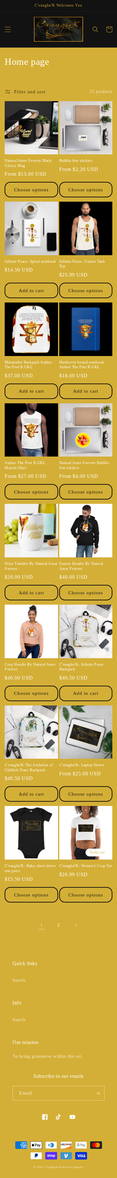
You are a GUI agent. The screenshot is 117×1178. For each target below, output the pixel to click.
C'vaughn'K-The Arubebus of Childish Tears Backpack (29, 767)
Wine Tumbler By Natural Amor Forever (31, 566)
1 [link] (41, 924)
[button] (8, 29)
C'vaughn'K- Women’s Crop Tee (85, 866)
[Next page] (75, 925)
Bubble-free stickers (76, 160)
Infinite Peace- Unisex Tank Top (82, 264)
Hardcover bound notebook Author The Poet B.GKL (81, 364)
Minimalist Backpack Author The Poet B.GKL (28, 364)
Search (19, 980)
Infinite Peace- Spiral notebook (30, 261)
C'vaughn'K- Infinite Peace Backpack (81, 667)
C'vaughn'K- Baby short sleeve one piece (30, 868)
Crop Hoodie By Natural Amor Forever (30, 667)
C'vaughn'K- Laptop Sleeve (82, 765)
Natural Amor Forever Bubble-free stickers (84, 465)
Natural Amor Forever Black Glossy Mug (28, 163)
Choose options (31, 189)
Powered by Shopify (71, 1167)
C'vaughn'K (51, 1167)
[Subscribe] (97, 1093)
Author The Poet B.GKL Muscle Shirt (25, 465)
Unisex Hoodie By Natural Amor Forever (81, 566)
